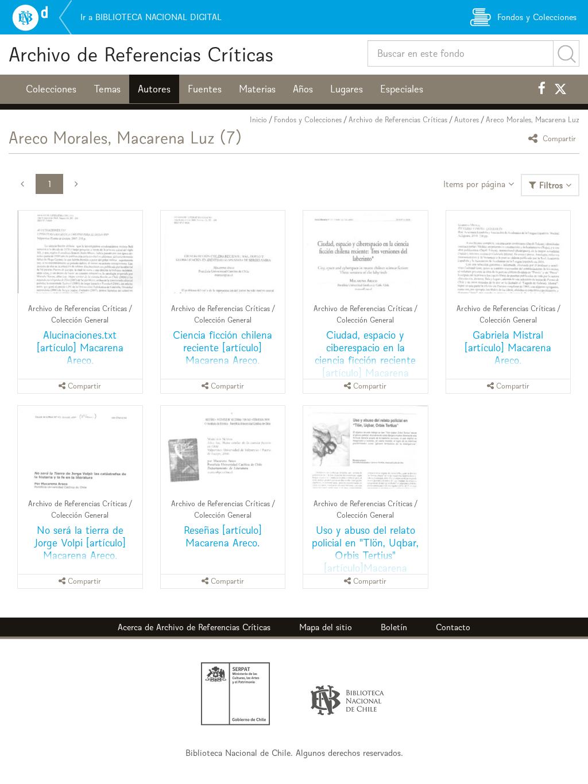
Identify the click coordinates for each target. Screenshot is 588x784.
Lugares (346, 89)
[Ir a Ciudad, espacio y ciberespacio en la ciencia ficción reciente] (365, 252)
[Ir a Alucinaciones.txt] (80, 252)
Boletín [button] (394, 627)
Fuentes (205, 89)
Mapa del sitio (325, 627)
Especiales (401, 89)
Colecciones (51, 89)
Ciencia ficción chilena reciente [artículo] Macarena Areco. (222, 347)
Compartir (558, 138)
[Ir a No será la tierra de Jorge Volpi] (80, 447)
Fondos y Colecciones (308, 120)
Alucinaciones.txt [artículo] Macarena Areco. (80, 347)
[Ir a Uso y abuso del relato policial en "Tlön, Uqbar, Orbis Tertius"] (365, 447)
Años (303, 89)
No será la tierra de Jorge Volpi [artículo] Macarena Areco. (80, 542)
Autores (154, 89)
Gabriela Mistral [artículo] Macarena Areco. (508, 347)
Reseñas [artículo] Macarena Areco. (223, 536)
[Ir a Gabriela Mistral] (508, 252)
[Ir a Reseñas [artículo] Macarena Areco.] (223, 447)
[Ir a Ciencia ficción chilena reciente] (223, 252)
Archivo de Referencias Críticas (141, 54)
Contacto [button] (453, 627)
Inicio (258, 120)
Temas (107, 89)
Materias (257, 89)
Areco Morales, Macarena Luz (532, 120)
